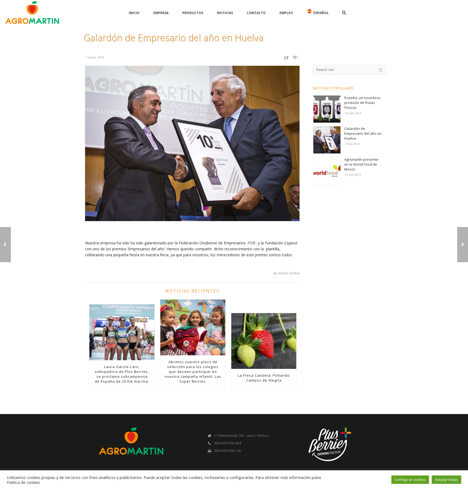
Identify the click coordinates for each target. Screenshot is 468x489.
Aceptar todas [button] (446, 479)
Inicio (134, 13)
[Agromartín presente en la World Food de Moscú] (327, 171)
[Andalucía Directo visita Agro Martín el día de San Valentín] (462, 244)
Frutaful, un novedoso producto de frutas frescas (362, 102)
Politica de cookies (23, 482)
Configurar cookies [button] (410, 479)
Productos (192, 13)
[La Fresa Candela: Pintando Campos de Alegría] (263, 341)
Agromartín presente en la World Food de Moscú (361, 164)
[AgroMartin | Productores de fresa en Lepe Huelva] (32, 12)
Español (321, 13)
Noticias (225, 13)
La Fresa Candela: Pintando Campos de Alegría (264, 378)
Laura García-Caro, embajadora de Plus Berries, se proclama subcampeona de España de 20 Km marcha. (122, 374)
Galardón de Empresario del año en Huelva (363, 133)
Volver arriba (289, 273)
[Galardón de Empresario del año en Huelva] (327, 140)
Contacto (256, 13)
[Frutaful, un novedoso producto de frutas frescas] (327, 109)
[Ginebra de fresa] (5, 244)
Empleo (286, 13)
